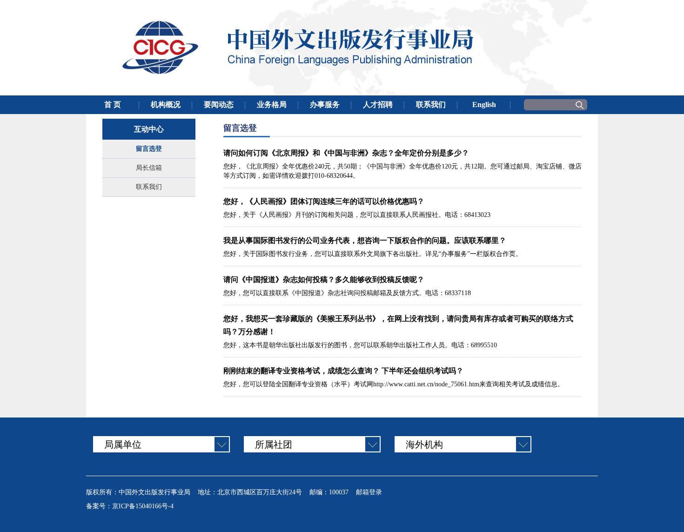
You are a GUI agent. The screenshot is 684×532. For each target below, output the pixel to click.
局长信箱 (149, 167)
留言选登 (149, 148)
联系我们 (149, 186)
